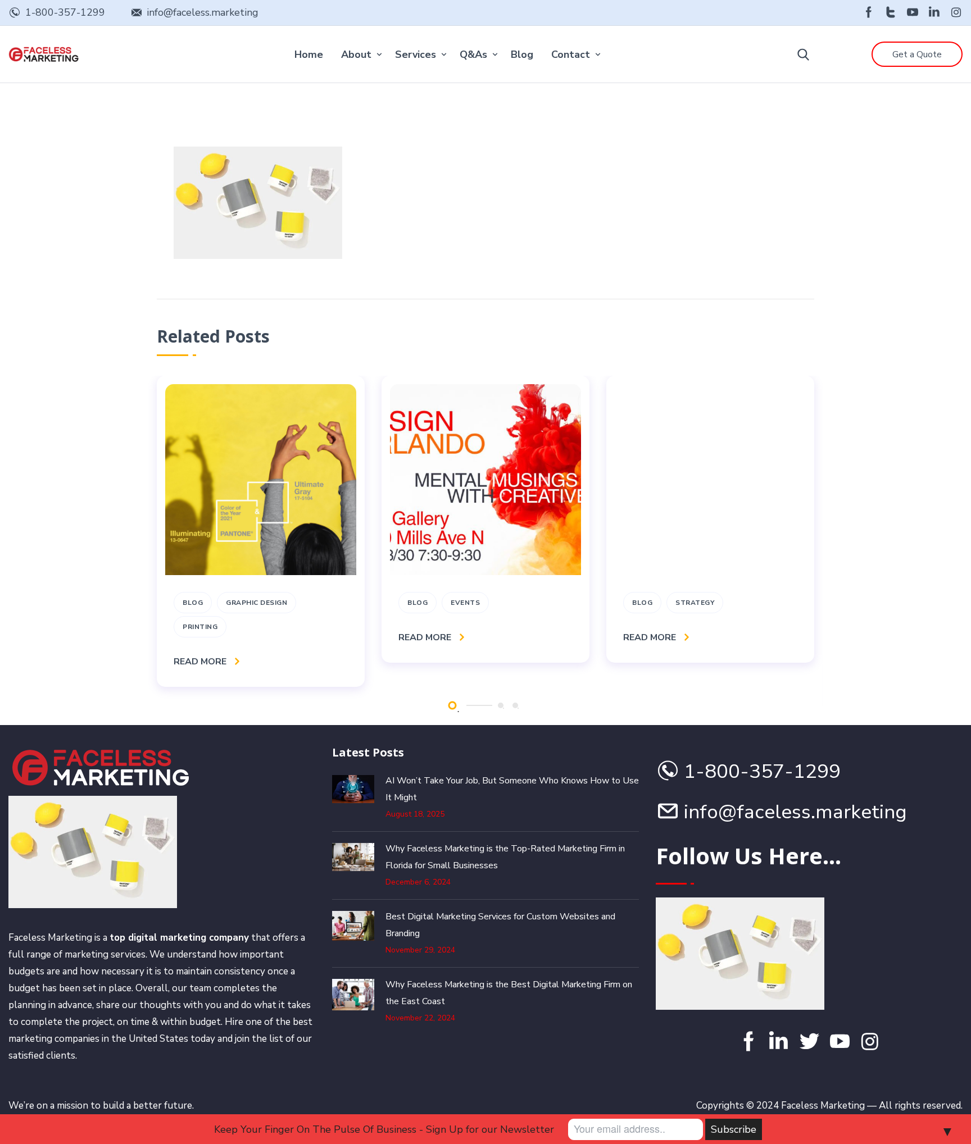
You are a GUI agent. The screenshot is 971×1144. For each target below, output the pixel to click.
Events (465, 602)
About (356, 54)
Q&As (473, 54)
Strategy (694, 602)
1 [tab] (452, 705)
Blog (522, 54)
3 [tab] (515, 705)
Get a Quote (917, 54)
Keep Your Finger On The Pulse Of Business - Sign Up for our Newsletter (384, 1129)
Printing (200, 626)
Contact (570, 54)
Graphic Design (256, 602)
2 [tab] (500, 705)
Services (415, 54)
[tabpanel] (260, 531)
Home (308, 54)
